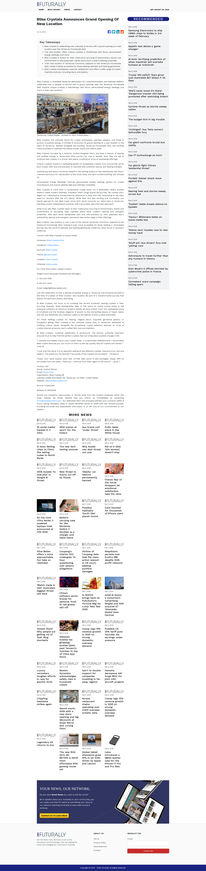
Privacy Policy (99, 843)
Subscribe (148, 851)
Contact (97, 850)
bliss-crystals (52, 259)
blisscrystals (53, 245)
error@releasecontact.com (49, 401)
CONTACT (78, 10)
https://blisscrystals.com (56, 381)
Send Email (48, 372)
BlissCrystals (51, 250)
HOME (41, 10)
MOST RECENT (54, 10)
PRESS (67, 10)
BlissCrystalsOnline (55, 240)
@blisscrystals (50, 254)
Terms (96, 839)
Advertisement (100, 846)
